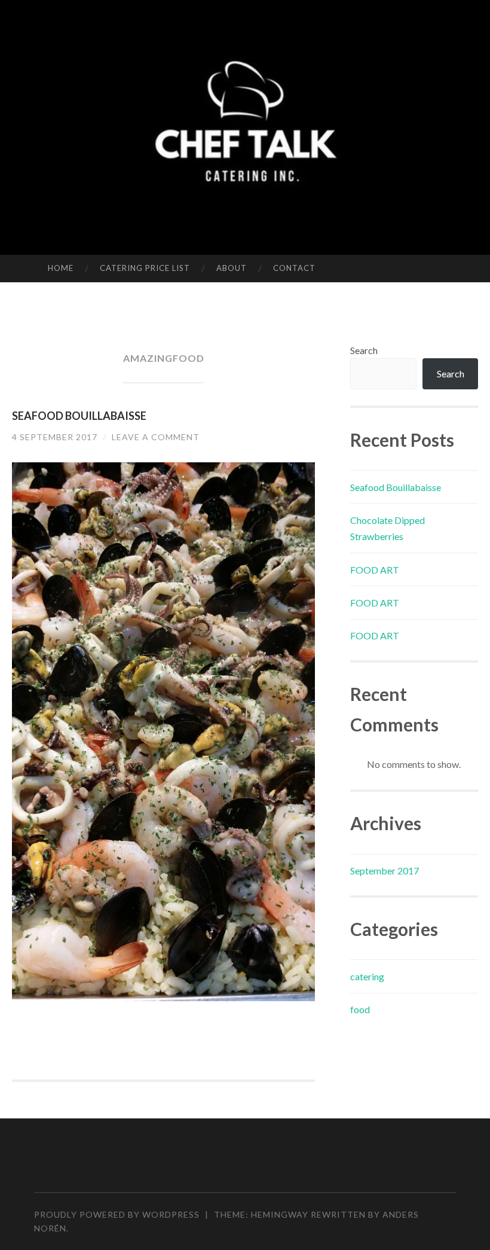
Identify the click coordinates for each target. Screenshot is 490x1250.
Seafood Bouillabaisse (79, 415)
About (231, 268)
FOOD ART (374, 569)
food (360, 1009)
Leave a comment (156, 437)
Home (61, 268)
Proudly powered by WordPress (117, 1214)
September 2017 (384, 870)
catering (367, 976)
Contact (294, 268)
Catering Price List (145, 268)
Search (364, 350)
